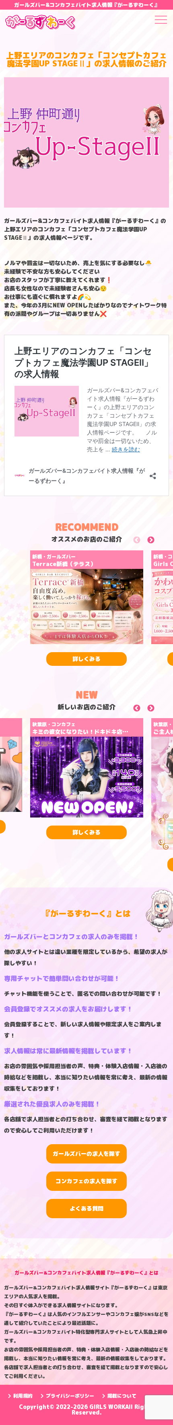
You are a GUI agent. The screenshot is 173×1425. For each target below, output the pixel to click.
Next (160, 542)
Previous (146, 542)
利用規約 (23, 1395)
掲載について (121, 1395)
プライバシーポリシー (70, 1395)
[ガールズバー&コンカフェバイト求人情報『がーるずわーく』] (40, 23)
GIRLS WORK (107, 1407)
